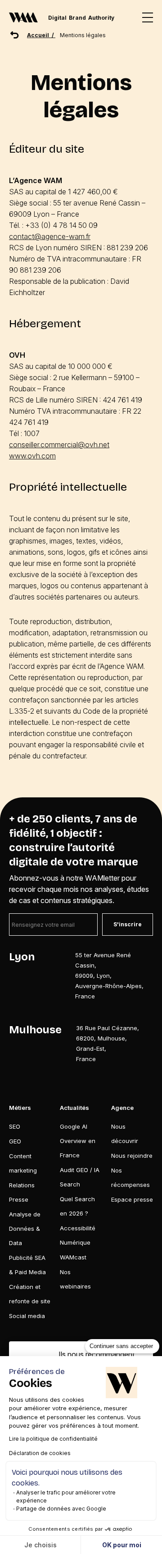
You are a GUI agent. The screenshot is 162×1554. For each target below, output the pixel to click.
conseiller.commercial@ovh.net (59, 444)
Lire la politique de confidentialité (53, 1438)
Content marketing (23, 1163)
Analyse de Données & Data (24, 1228)
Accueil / (41, 35)
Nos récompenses (130, 1177)
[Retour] (14, 35)
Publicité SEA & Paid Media (27, 1265)
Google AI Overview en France (77, 1141)
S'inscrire (127, 924)
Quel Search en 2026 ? (77, 1206)
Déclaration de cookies (40, 1453)
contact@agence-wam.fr (49, 236)
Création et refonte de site (29, 1294)
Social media (27, 1315)
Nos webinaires (75, 1279)
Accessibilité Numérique (77, 1235)
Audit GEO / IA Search (79, 1177)
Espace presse (132, 1199)
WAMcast (73, 1257)
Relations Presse (22, 1192)
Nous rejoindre (132, 1155)
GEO (15, 1141)
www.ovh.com (32, 455)
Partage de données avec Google (61, 1508)
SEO (14, 1126)
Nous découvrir (124, 1133)
